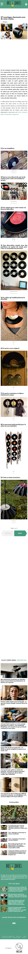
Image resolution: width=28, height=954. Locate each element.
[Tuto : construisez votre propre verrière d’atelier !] (4, 840)
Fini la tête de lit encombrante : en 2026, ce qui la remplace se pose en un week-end (13, 749)
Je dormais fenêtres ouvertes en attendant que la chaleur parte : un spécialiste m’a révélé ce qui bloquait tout (17, 852)
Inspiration (22, 660)
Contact (24, 936)
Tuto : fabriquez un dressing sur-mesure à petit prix (17, 833)
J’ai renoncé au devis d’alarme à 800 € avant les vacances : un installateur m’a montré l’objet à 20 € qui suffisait (13, 795)
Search (23, 10)
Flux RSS (24, 937)
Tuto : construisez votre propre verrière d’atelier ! (16, 839)
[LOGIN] (26, 4)
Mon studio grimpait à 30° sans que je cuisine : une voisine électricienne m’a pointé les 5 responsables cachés (17, 845)
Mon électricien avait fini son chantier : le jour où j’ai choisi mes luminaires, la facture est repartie (13, 681)
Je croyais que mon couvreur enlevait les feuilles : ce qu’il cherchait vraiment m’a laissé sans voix (17, 827)
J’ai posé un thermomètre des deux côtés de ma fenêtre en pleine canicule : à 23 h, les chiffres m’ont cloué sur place (16, 902)
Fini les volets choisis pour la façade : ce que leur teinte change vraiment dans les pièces (14, 703)
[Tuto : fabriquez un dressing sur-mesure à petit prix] (4, 834)
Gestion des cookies (6, 937)
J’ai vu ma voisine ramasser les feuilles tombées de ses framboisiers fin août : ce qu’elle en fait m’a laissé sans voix (17, 909)
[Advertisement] (14, 55)
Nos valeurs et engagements (8, 936)
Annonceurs (18, 936)
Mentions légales (16, 937)
